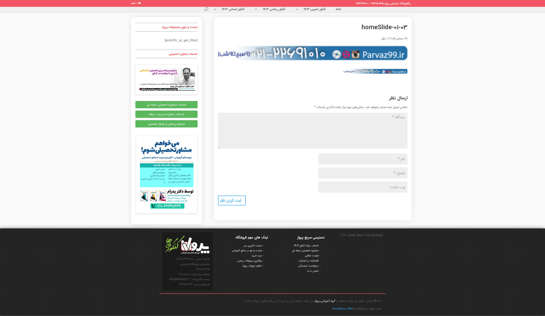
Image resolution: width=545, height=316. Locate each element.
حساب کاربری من (253, 246)
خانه (338, 10)
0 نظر (384, 38)
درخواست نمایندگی (308, 266)
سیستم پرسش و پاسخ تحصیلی (166, 123)
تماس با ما (312, 271)
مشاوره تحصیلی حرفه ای (305, 250)
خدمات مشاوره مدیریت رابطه (166, 114)
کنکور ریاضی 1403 (274, 10)
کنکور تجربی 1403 (315, 10)
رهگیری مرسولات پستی (249, 261)
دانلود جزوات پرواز (252, 266)
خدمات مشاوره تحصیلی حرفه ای (166, 104)
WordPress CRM (343, 309)
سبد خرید (256, 256)
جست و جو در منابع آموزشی (247, 250)
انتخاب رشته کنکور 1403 (306, 246)
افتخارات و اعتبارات (308, 261)
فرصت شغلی (311, 256)
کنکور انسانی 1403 (233, 10)
